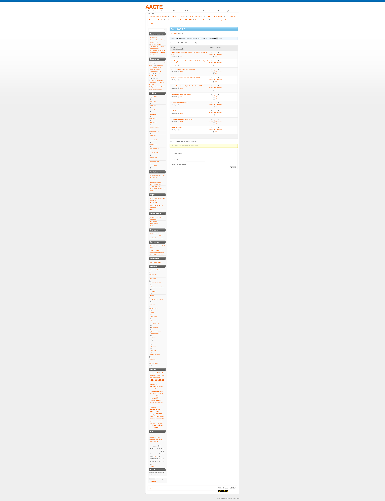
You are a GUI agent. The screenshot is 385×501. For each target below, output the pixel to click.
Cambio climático (155, 270)
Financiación (154, 342)
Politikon (152, 226)
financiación (155, 391)
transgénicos (159, 423)
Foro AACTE (153, 203)
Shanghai (154, 421)
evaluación (160, 386)
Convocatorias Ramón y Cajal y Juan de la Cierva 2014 (186, 86)
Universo (152, 428)
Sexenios (154, 338)
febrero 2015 (153, 122)
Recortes (153, 350)
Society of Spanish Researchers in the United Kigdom (157, 188)
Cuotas (205, 20)
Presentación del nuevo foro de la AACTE (182, 119)
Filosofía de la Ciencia (157, 299)
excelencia (152, 388)
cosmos (163, 375)
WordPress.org (154, 441)
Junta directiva (218, 16)
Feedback (153, 200)
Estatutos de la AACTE (196, 16)
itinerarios (152, 402)
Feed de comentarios (156, 439)
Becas (152, 312)
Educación (153, 278)
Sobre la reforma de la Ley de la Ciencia (157, 41)
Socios (197, 20)
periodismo (157, 405)
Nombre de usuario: (177, 153)
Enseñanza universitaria (157, 287)
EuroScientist (154, 221)
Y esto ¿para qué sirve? (156, 37)
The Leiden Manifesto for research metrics (157, 47)
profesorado (155, 412)
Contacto (173, 16)
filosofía (157, 388)
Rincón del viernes (176, 127)
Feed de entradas (155, 437)
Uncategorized (154, 363)
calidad (151, 373)
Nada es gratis (154, 223)
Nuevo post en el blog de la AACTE (181, 94)
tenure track (153, 423)
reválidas (161, 418)
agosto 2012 (153, 166)
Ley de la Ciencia (159, 402)
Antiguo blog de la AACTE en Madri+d (157, 218)
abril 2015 (153, 114)
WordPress (224, 498)
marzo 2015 (153, 118)
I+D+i (158, 396)
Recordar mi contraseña (179, 164)
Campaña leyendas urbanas (158, 16)
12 (155, 456)
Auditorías (174, 111)
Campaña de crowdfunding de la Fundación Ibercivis (185, 77)
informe (162, 396)
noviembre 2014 (154, 131)
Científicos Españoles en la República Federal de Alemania (157, 178)
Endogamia (154, 327)
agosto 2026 (153, 97)
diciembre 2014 (154, 127)
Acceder (232, 167)
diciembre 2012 (154, 148)
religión (157, 418)
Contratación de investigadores (155, 322)
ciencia (160, 373)
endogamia (157, 379)
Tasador (151, 65)
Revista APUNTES (186, 20)
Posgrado (153, 291)
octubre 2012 (154, 157)
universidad (156, 425)
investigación (155, 400)
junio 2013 (153, 135)
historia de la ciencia (158, 393)
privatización (155, 409)
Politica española (155, 354)
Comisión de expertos (155, 375)
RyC (151, 421)
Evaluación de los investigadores (156, 332)
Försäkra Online (236, 498)
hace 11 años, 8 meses (207, 38)
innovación (154, 398)
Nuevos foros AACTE (156, 44)
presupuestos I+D (154, 407)
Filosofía (152, 295)
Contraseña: (175, 159)
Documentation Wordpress (157, 198)
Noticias (152, 304)
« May (151, 466)
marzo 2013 (153, 140)
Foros (208, 16)
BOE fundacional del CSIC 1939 (157, 247)
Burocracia (154, 316)
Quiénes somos (171, 20)
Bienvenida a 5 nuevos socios (179, 102)
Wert (156, 428)
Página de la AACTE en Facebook (156, 206)
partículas (152, 405)
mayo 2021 (153, 101)
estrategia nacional (154, 385)
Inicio (171, 33)
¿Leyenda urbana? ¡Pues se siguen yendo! (183, 69)
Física (161, 391)
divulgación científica (155, 377)
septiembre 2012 (155, 161)
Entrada (182, 16)
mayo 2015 (153, 110)
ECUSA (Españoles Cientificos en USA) (155, 183)
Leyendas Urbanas (156, 89)
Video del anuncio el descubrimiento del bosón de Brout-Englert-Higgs (157, 236)
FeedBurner (153, 481)
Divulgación (153, 274)
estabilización (153, 382)
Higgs (151, 393)
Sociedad (153, 359)
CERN (155, 373)
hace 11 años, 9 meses (215, 129)
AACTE (154, 7)
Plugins (152, 209)
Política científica (154, 308)
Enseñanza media (156, 283)
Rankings (153, 346)
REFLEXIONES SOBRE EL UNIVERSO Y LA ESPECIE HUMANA (157, 53)
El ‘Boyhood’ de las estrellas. (157, 87)
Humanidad (152, 396)
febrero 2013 (153, 144)
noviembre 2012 (154, 153)
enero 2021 (153, 105)
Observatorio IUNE (155, 262)
